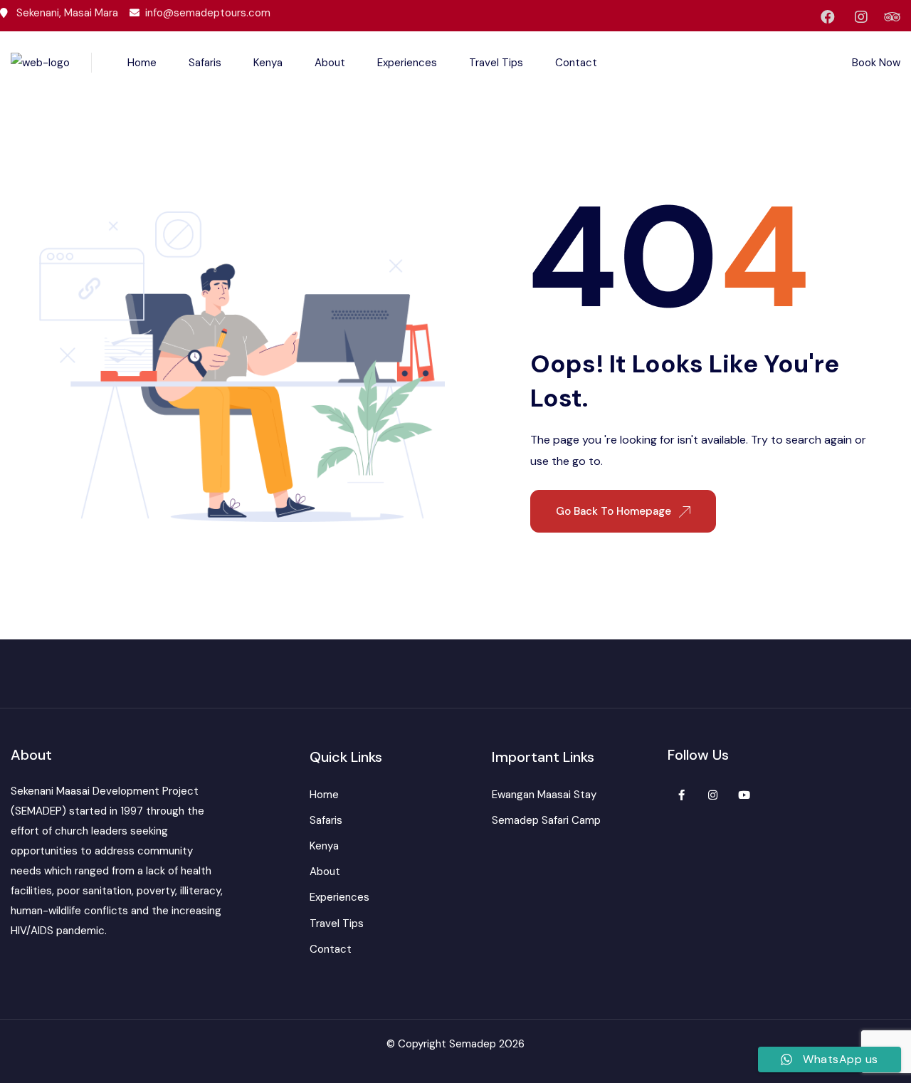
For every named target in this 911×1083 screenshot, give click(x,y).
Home (142, 63)
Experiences (407, 63)
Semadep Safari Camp (546, 820)
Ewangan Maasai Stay (544, 795)
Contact (576, 63)
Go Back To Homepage (615, 511)
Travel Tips (496, 63)
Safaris (205, 63)
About (330, 63)
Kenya (268, 63)
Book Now (876, 63)
